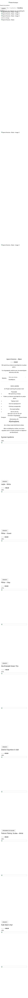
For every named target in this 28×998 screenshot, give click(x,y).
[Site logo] (13, 2)
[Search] (26, 2)
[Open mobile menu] (1, 2)
